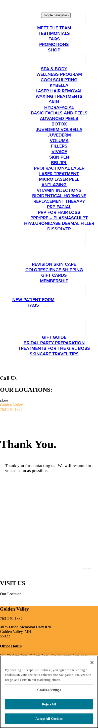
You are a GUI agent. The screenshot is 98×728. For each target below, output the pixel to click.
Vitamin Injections (59, 190)
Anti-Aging (54, 184)
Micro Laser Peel (59, 179)
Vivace (59, 151)
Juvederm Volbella (59, 129)
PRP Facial (59, 207)
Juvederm (59, 135)
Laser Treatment (59, 173)
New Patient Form (33, 299)
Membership (54, 281)
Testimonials (54, 33)
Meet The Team (54, 28)
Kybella (59, 85)
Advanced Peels (59, 118)
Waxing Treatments (59, 96)
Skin (54, 102)
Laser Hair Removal (59, 91)
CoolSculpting (59, 80)
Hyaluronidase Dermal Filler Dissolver (59, 226)
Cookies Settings (49, 690)
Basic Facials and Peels (59, 113)
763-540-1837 (11, 409)
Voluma (59, 140)
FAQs (54, 39)
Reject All (49, 704)
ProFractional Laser (59, 168)
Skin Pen (59, 157)
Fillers (59, 146)
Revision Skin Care (54, 264)
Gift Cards (54, 275)
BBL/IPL (59, 162)
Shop (54, 50)
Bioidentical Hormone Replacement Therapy (59, 198)
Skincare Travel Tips (54, 354)
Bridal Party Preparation (54, 343)
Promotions (54, 44)
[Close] (91, 662)
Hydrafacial (59, 107)
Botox (59, 124)
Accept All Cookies (48, 718)
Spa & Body (54, 69)
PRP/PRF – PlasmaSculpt (59, 218)
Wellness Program (59, 74)
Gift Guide (54, 337)
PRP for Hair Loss (59, 212)
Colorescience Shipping (54, 270)
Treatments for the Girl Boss (54, 348)
